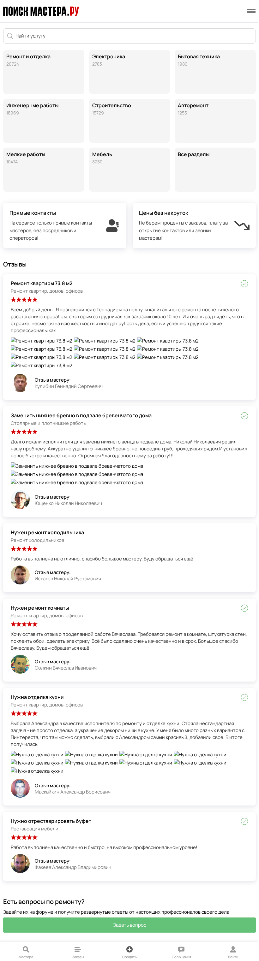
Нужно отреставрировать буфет (51, 820)
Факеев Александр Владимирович (73, 867)
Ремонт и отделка (28, 60)
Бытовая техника (199, 60)
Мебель (102, 158)
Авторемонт (193, 109)
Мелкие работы (25, 158)
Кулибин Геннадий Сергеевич (69, 386)
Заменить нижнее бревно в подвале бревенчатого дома (81, 415)
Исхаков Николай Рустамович (68, 578)
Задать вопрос (129, 925)
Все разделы (193, 154)
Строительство (111, 109)
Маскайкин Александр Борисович (73, 791)
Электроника (108, 60)
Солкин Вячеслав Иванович (66, 668)
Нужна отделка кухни (37, 697)
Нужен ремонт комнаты (40, 607)
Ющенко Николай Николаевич (68, 503)
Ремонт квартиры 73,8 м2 (41, 283)
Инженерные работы (32, 109)
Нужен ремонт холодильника (47, 532)
